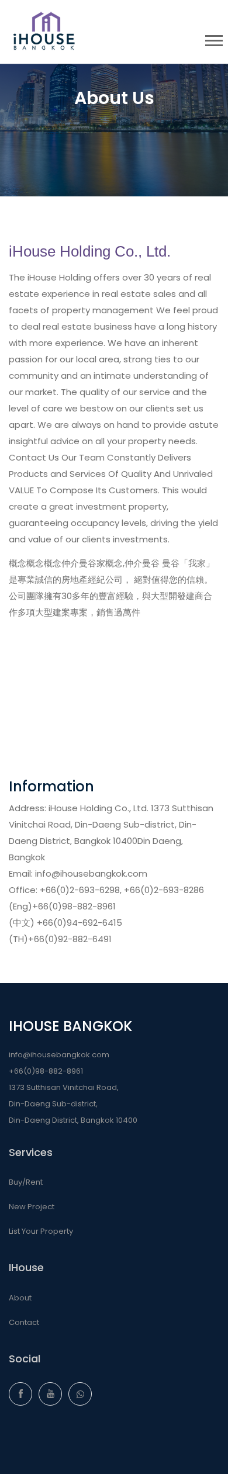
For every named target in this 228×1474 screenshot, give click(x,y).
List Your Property (41, 1231)
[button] (213, 38)
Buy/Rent (26, 1182)
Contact (24, 1322)
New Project (31, 1206)
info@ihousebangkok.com (59, 1054)
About (20, 1297)
